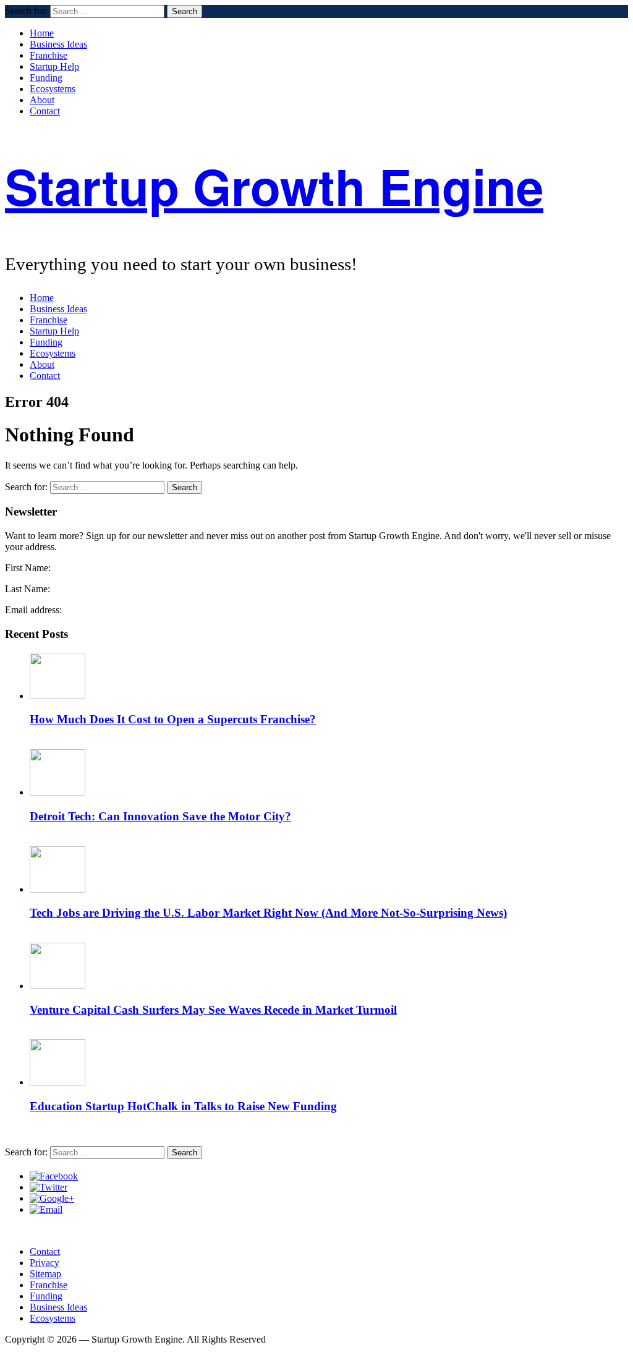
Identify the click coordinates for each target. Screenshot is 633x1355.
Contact (45, 111)
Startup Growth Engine (274, 185)
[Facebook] (54, 1176)
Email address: (33, 610)
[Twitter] (48, 1187)
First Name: (28, 568)
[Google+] (52, 1198)
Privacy (44, 1262)
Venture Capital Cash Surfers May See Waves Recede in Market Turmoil (213, 1009)
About (42, 100)
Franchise (48, 55)
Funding (46, 77)
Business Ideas (58, 44)
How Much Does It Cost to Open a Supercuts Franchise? (173, 719)
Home (42, 33)
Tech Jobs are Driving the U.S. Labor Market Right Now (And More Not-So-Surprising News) (268, 912)
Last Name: (27, 589)
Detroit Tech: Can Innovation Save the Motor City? (160, 816)
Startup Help (54, 66)
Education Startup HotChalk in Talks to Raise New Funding (183, 1106)
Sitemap (45, 1273)
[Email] (46, 1209)
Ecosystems (52, 88)
